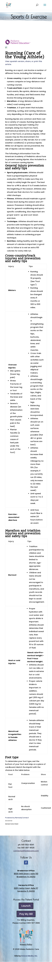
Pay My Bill (26, 914)
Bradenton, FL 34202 (26, 876)
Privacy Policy (26, 944)
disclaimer (8, 820)
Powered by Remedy (17, 818)
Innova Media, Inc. (29, 956)
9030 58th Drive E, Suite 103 (26, 873)
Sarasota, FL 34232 (26, 891)
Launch (26, 906)
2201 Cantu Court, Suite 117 (26, 888)
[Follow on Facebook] (26, 863)
